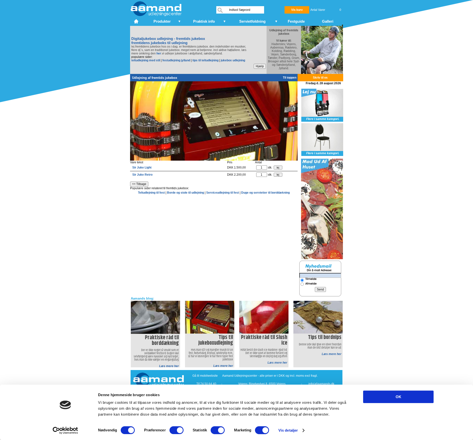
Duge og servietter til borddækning (265, 192)
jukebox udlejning (233, 60)
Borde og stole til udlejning (186, 192)
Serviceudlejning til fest (223, 192)
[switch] (176, 430)
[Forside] (136, 21)
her (158, 53)
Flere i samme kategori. (322, 119)
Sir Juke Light (142, 167)
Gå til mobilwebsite (205, 375)
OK (398, 397)
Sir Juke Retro (142, 174)
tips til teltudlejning (205, 60)
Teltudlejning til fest (152, 192)
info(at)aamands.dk (321, 384)
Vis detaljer (288, 430)
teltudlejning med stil (145, 60)
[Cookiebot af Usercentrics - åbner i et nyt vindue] (65, 430)
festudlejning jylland (176, 60)
